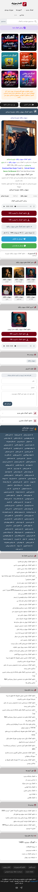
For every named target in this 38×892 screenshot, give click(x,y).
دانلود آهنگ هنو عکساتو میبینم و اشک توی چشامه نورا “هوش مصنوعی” (18, 577)
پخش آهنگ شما (18, 28)
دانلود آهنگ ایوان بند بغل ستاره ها (24, 622)
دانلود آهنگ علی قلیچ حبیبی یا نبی (24, 565)
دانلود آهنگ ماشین (25, 421)
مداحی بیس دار (30, 780)
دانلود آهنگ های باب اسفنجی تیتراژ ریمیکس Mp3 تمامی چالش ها (19, 681)
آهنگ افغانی (31, 798)
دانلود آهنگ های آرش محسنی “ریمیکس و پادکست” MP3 (19, 747)
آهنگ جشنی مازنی (29, 791)
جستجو (3, 21)
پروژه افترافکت (30, 847)
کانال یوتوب (6, 867)
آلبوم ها (19, 10)
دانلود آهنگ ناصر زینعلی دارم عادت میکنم (22, 651)
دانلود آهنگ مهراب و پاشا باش (26, 629)
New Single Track (15, 168)
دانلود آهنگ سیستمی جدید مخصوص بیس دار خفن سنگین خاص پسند (19, 667)
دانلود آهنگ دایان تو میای (27, 604)
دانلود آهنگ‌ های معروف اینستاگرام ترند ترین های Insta (20, 733)
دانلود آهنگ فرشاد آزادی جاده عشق (24, 821)
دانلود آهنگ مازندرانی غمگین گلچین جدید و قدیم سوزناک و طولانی (20, 754)
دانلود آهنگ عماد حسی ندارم (26, 569)
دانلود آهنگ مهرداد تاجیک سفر (25, 619)
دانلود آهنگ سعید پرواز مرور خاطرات (24, 647)
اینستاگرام (32, 867)
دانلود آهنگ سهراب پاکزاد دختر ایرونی (19, 329)
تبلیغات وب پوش (30, 857)
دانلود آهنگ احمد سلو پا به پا (26, 583)
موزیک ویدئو (9, 10)
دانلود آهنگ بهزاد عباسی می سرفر (25, 637)
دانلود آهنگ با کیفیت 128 (18, 220)
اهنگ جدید (29, 10)
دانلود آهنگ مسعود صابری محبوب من (23, 612)
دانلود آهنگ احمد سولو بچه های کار (24, 814)
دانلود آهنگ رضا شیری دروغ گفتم (24, 654)
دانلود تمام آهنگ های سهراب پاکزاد (18, 227)
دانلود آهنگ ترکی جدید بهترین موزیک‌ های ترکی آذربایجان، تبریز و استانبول (20, 740)
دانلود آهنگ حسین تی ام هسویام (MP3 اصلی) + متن (19, 590)
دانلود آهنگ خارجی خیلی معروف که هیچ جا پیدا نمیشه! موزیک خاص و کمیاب (20, 659)
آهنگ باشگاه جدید (29, 776)
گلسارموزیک (19, 4)
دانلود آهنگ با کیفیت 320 (18, 213)
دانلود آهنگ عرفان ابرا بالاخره (26, 562)
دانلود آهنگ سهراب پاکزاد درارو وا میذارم (19, 112)
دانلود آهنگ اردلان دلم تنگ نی (26, 601)
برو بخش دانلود (8, 105)
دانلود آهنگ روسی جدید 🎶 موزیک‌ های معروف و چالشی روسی (20, 761)
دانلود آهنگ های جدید (24, 413)
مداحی (22, 15)
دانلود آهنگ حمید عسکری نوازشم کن (24, 608)
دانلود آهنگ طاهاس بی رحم (26, 594)
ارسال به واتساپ (17, 246)
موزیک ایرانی (28, 233)
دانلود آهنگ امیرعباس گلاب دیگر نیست (23, 644)
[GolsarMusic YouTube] (17, 888)
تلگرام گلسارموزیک (19, 867)
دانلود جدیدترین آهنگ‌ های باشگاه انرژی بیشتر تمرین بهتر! (18, 674)
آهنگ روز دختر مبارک (28, 784)
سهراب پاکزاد (31, 361)
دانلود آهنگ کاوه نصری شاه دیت (25, 633)
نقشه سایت (29, 872)
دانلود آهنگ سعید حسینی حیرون (25, 626)
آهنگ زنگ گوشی (30, 787)
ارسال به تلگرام (17, 239)
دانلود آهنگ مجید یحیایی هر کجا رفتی (23, 587)
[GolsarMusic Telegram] (21, 888)
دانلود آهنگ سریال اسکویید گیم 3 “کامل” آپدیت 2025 (18, 811)
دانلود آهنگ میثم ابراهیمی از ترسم (24, 597)
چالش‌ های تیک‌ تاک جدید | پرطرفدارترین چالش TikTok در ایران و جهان (20, 726)
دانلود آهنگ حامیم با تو (28, 640)
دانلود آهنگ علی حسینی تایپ (26, 572)
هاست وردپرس (30, 850)
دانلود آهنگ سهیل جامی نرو (26, 615)
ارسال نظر (7, 404)
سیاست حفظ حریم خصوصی (13, 872)
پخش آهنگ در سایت (28, 854)
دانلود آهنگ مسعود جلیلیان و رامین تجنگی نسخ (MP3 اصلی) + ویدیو (18, 827)
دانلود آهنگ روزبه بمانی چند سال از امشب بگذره (20, 818)
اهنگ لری (32, 794)
